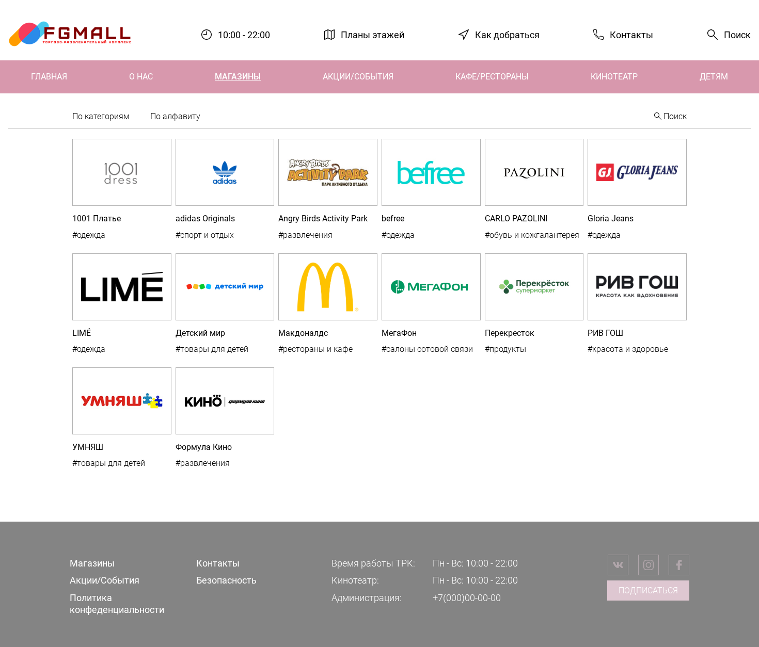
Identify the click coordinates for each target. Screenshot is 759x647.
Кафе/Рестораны (492, 77)
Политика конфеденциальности (117, 603)
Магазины (238, 77)
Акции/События (358, 77)
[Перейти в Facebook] (679, 565)
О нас (141, 77)
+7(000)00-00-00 (467, 597)
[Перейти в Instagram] (648, 565)
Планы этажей (372, 34)
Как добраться (507, 34)
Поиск (737, 34)
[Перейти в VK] (618, 565)
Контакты (631, 34)
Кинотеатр (614, 77)
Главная (49, 77)
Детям (714, 77)
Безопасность (226, 580)
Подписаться (648, 590)
